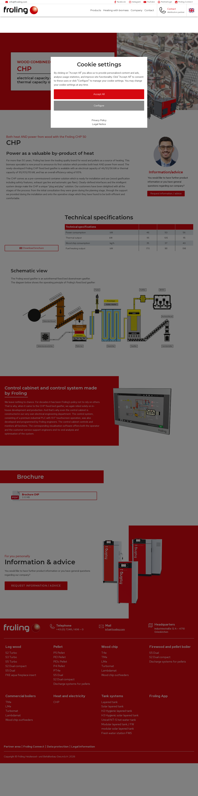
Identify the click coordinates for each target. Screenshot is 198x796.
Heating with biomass (116, 10)
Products (95, 10)
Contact (149, 10)
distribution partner (175, 12)
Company (136, 10)
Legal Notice (99, 124)
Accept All (99, 94)
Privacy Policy (99, 120)
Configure (99, 105)
